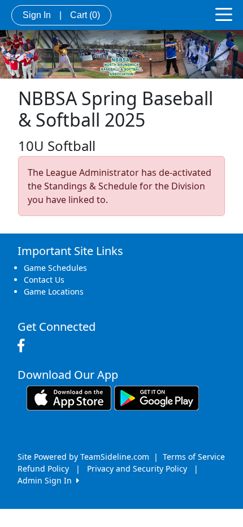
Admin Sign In (47, 480)
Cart (85, 15)
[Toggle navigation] (224, 13)
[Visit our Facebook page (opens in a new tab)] (24, 346)
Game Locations (54, 291)
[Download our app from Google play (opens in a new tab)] (156, 397)
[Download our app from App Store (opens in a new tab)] (69, 397)
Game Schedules (55, 267)
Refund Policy (43, 468)
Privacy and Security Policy (137, 468)
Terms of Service (194, 456)
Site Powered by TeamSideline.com (83, 456)
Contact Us (44, 279)
